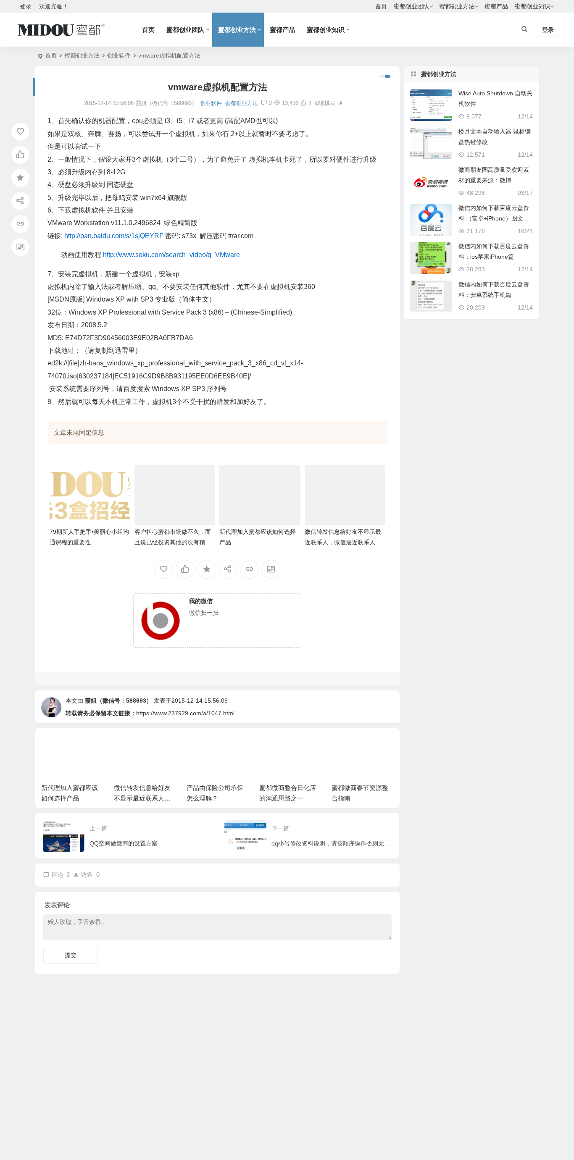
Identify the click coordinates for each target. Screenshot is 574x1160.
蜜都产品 (496, 6)
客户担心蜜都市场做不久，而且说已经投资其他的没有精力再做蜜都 (172, 542)
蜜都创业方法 (456, 6)
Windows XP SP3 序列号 (189, 388)
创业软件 (119, 55)
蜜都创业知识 (532, 6)
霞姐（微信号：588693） (118, 700)
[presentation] (345, 747)
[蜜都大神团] (61, 29)
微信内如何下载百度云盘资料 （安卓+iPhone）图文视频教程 (493, 218)
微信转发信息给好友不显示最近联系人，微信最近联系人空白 (343, 542)
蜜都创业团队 (411, 6)
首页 (381, 6)
